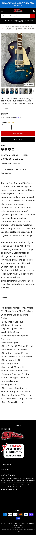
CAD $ (17, 510)
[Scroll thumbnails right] (33, 91)
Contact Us (17, 523)
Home (2, 28)
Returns (30, 523)
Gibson (5, 108)
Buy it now (18, 139)
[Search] (32, 16)
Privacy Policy (18, 525)
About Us (9, 523)
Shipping (24, 523)
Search (3, 523)
